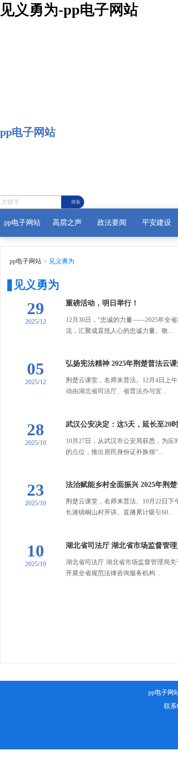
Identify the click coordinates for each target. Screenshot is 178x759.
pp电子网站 (28, 132)
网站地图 (14, 754)
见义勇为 (60, 261)
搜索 (75, 201)
